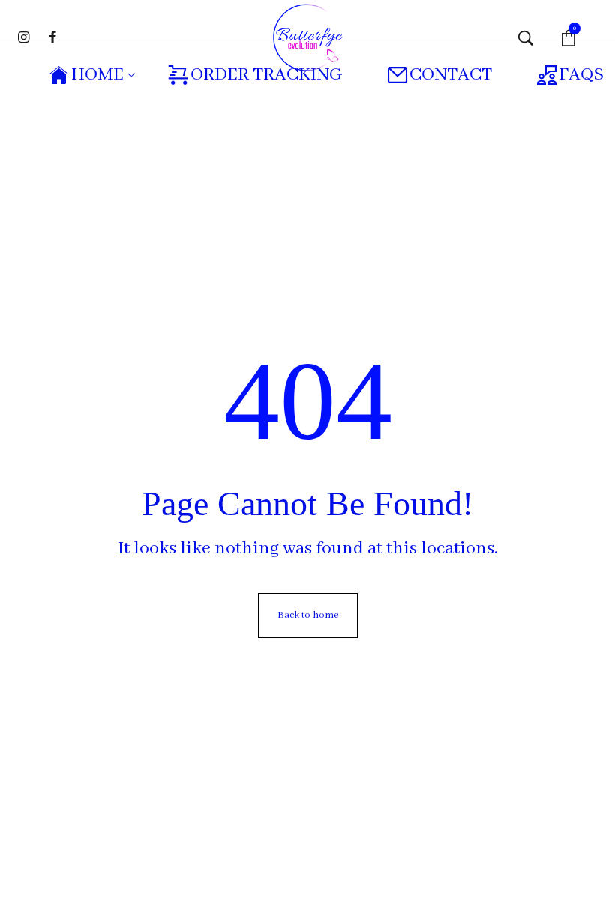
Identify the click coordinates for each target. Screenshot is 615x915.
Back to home (308, 615)
